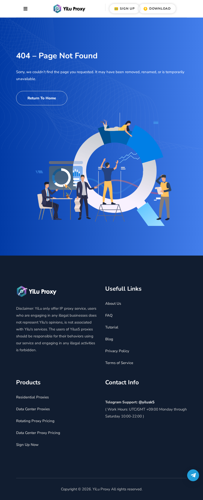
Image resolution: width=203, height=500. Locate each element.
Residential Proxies (32, 397)
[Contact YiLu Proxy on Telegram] (193, 475)
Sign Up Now (27, 444)
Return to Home (41, 98)
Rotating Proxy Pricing (35, 420)
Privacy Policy (117, 350)
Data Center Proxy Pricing (38, 432)
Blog (109, 339)
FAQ (109, 315)
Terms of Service (119, 362)
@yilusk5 (146, 402)
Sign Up (127, 8)
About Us (113, 303)
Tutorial (111, 327)
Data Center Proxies (33, 409)
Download (159, 8)
